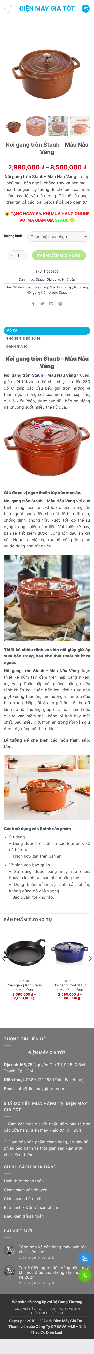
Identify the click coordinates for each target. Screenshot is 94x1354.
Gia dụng (53, 279)
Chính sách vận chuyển (25, 1189)
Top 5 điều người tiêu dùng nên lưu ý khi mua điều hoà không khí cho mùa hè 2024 (54, 1272)
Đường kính (13, 236)
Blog (50, 1309)
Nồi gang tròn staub (41, 293)
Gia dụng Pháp (61, 287)
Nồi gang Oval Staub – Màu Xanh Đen (69, 987)
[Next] (90, 968)
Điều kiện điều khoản (24, 1216)
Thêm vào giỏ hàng (59, 255)
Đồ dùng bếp (22, 287)
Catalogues (69, 1309)
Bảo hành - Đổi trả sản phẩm (31, 1207)
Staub (40, 279)
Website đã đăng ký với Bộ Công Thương (47, 1302)
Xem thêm (23, 1154)
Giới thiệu (39, 1313)
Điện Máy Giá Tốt (47, 9)
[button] (8, 9)
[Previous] (4, 968)
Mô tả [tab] (11, 330)
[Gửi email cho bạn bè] (51, 304)
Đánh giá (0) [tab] (17, 346)
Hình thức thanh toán (24, 1180)
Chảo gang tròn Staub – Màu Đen (24, 987)
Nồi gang (81, 287)
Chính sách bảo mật (23, 1198)
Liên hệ (58, 1313)
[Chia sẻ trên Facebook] (33, 304)
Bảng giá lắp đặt (28, 1309)
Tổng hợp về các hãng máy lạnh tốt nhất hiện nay (52, 1249)
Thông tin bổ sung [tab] (23, 338)
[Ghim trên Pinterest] (60, 304)
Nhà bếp (68, 279)
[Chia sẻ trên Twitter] (42, 304)
